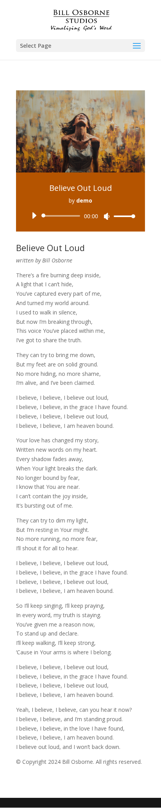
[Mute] (106, 216)
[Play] (34, 215)
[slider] (122, 216)
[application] (80, 216)
